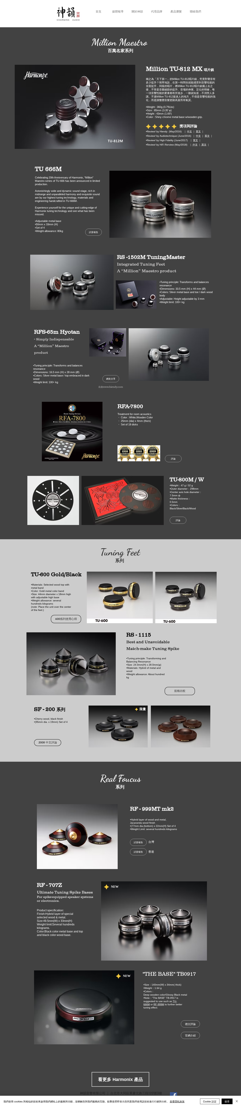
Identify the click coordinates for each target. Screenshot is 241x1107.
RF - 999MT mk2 (152, 809)
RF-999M (158, 1004)
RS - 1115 (138, 635)
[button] (176, 10)
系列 (60, 709)
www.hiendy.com (113, 386)
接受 (227, 1101)
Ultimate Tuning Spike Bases (65, 892)
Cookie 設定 (209, 1101)
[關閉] (237, 1101)
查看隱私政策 (177, 1101)
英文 (198, 131)
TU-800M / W (187, 479)
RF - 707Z (49, 885)
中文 (189, 131)
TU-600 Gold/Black (56, 574)
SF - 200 (45, 709)
